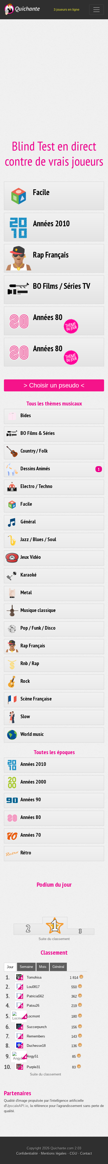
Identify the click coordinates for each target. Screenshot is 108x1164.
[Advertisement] (54, 68)
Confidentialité (27, 1153)
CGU (73, 1153)
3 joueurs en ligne (66, 9)
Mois (42, 967)
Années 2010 (51, 223)
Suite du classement (54, 939)
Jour (10, 967)
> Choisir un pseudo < (54, 385)
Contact (86, 1153)
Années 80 (47, 317)
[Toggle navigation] (96, 9)
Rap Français (51, 254)
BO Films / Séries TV (61, 286)
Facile (41, 192)
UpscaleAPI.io (17, 1106)
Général (58, 967)
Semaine (26, 967)
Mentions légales (54, 1153)
